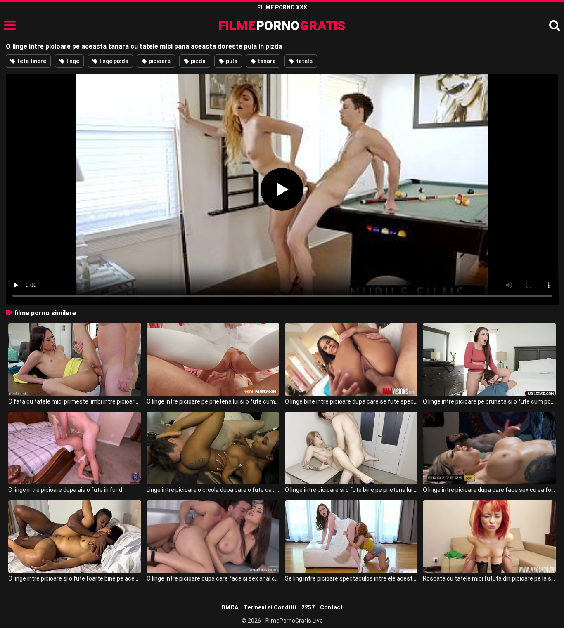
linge (72, 61)
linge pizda (113, 61)
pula (231, 61)
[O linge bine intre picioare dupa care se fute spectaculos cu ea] (351, 359)
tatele (304, 61)
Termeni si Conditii (270, 607)
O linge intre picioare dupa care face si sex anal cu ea (213, 578)
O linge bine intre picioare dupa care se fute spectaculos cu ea (351, 401)
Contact (331, 607)
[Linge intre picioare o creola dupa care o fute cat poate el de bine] (213, 448)
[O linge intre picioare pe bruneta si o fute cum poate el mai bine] (489, 359)
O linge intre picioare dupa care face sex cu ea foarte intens (489, 489)
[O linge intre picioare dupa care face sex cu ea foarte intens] (489, 448)
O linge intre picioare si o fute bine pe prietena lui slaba (351, 489)
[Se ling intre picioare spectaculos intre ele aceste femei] (351, 536)
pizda (198, 61)
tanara (266, 61)
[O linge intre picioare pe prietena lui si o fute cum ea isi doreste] (213, 359)
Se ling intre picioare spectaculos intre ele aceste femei (351, 578)
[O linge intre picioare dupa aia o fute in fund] (74, 448)
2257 (308, 607)
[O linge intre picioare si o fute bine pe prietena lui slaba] (351, 448)
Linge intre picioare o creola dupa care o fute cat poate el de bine (213, 489)
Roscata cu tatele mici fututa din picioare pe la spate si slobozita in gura (489, 578)
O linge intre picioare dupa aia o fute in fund (65, 489)
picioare (159, 61)
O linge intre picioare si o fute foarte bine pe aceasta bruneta (74, 578)
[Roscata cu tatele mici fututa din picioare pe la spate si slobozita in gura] (489, 536)
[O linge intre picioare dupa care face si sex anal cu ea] (213, 536)
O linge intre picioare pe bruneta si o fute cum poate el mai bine (489, 401)
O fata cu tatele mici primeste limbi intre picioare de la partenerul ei (74, 401)
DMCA (229, 607)
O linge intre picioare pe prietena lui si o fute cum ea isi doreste (213, 401)
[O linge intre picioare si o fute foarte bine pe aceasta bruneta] (74, 536)
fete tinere (31, 61)
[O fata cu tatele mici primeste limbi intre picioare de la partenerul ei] (74, 359)
